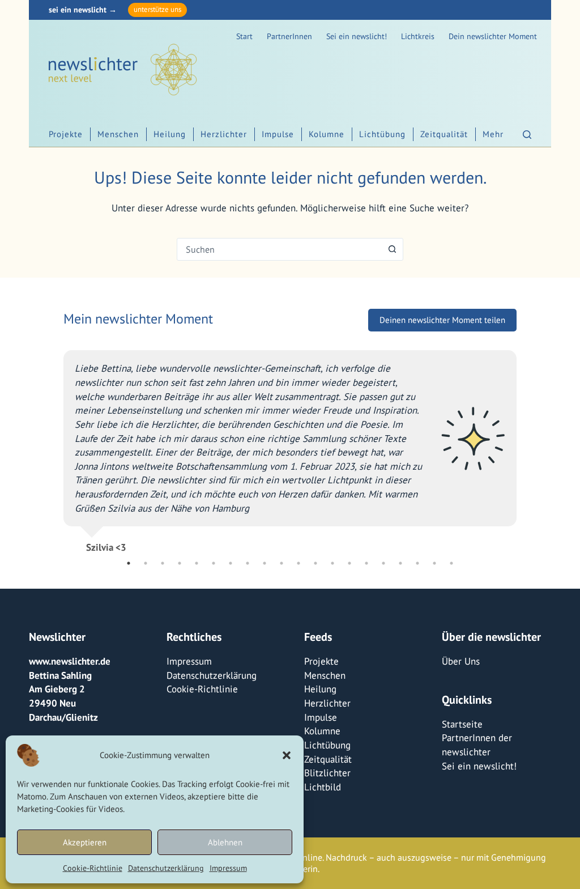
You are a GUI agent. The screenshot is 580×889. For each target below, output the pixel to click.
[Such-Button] (392, 249)
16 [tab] (383, 563)
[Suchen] (527, 134)
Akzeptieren (84, 842)
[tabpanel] (290, 447)
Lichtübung (382, 134)
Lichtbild (322, 787)
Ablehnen (225, 842)
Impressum (228, 868)
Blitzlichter (327, 773)
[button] (286, 755)
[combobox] (279, 249)
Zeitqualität (444, 134)
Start (244, 36)
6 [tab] (213, 563)
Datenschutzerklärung (166, 868)
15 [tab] (366, 563)
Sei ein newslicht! (356, 36)
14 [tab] (349, 563)
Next (525, 447)
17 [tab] (400, 563)
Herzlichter (224, 134)
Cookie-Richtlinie (92, 868)
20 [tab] (451, 563)
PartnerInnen (289, 36)
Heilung (169, 134)
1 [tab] (128, 563)
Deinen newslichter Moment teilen (442, 319)
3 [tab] (162, 563)
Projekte (66, 134)
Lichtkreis (417, 36)
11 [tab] (298, 563)
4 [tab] (179, 563)
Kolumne (326, 134)
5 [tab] (196, 563)
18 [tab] (417, 563)
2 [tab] (145, 563)
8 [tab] (247, 563)
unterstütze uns (157, 9)
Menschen (118, 134)
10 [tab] (281, 563)
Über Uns (461, 661)
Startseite (462, 724)
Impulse (278, 134)
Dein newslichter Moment (493, 36)
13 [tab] (332, 563)
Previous (55, 447)
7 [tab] (230, 563)
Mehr (493, 134)
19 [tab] (434, 563)
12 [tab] (315, 563)
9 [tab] (264, 563)
